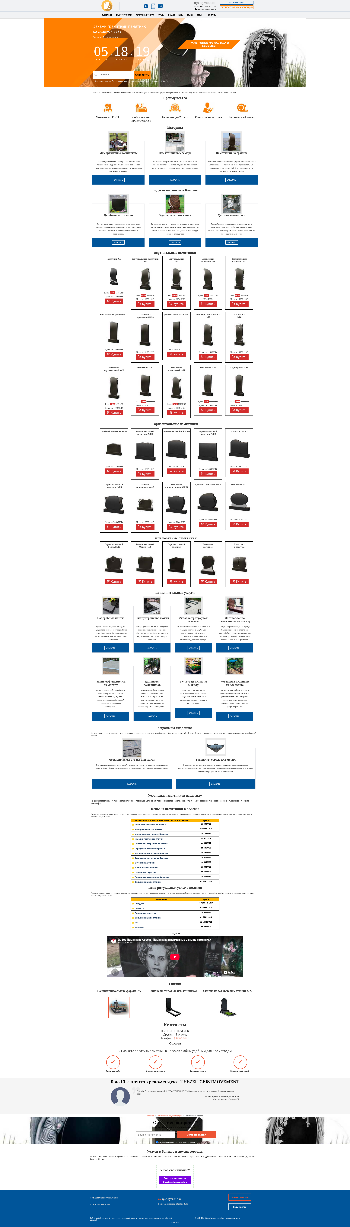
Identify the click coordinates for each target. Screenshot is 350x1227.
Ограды (161, 15)
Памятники (107, 15)
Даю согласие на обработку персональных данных (176, 1142)
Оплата (190, 15)
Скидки (171, 15)
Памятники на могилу (100, 1204)
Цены (180, 15)
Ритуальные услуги (145, 15)
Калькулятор (236, 3)
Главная (150, 1115)
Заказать (118, 180)
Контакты (212, 15)
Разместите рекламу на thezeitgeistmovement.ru (175, 1180)
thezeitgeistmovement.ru (103, 1218)
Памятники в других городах (169, 1115)
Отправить (142, 74)
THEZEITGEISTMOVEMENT (104, 1197)
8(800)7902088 (205, 3)
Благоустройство (124, 15)
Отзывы (200, 15)
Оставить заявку (239, 1197)
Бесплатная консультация (237, 7)
